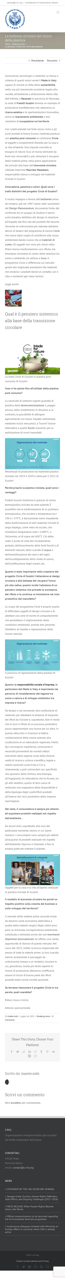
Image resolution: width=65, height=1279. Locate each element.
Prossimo (52, 60)
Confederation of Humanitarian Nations (41, 2)
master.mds (13, 1016)
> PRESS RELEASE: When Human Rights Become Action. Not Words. (29, 1208)
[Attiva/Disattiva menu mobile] (58, 12)
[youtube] (29, 1266)
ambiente (46, 199)
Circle (56, 230)
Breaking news (43, 1016)
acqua (47, 550)
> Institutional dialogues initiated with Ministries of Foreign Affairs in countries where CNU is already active (31, 1229)
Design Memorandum (21, 208)
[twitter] (23, 1266)
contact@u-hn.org (23, 1167)
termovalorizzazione (32, 405)
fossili (31, 428)
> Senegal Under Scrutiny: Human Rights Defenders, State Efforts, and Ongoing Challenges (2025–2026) (31, 1198)
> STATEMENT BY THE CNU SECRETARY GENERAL (29, 1189)
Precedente (37, 60)
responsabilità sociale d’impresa (35, 684)
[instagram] (35, 1266)
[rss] (41, 1266)
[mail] (47, 1266)
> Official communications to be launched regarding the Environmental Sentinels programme (31, 1218)
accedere (16, 1102)
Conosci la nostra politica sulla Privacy (32, 1261)
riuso (43, 258)
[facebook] (17, 1266)
